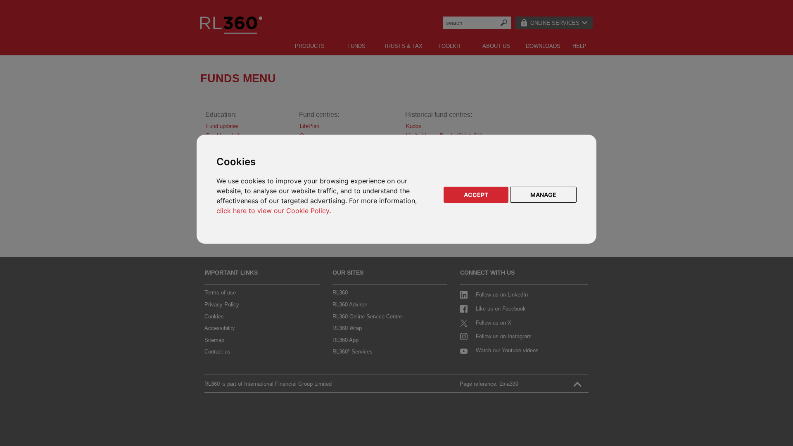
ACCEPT (476, 194)
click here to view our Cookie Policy (272, 210)
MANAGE (543, 194)
